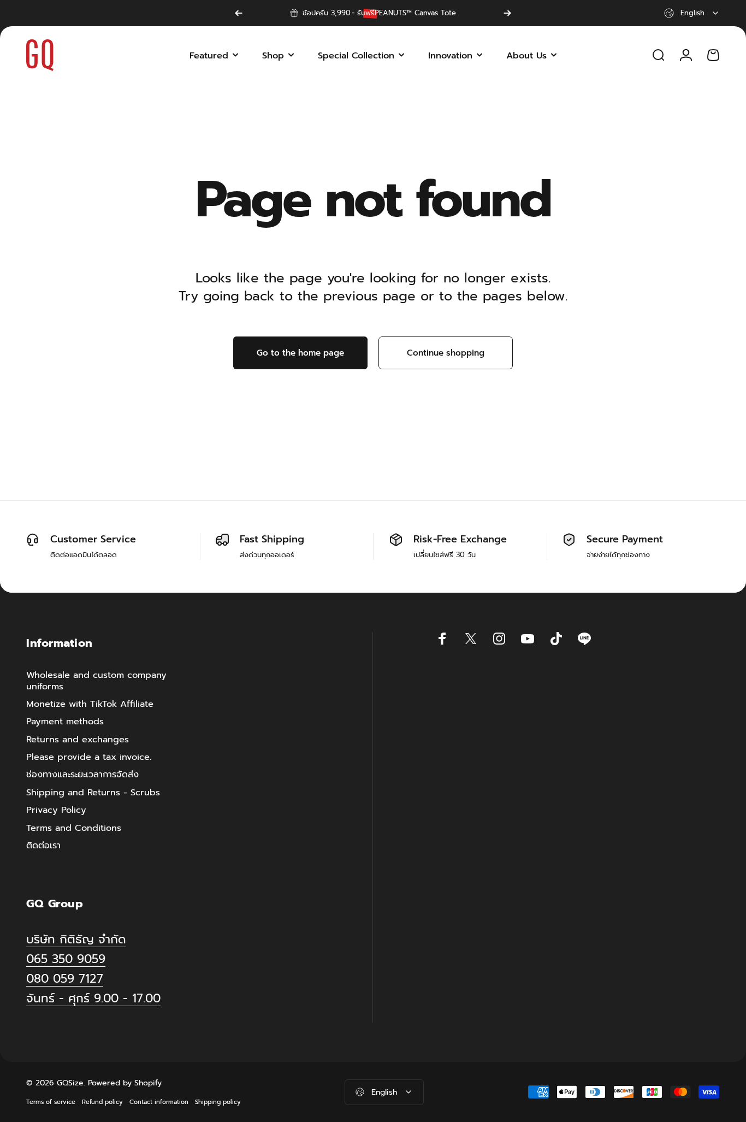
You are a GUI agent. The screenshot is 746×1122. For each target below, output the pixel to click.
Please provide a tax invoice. (88, 757)
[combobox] (692, 13)
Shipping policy (218, 1102)
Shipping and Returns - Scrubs (93, 792)
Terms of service (50, 1102)
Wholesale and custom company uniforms (96, 681)
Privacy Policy (56, 810)
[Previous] (239, 13)
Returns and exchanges (77, 739)
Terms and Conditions (73, 828)
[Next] (507, 13)
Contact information (158, 1102)
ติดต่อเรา (43, 845)
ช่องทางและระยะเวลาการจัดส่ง (82, 775)
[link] (93, 998)
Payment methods (65, 722)
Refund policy (102, 1102)
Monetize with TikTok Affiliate (89, 704)
